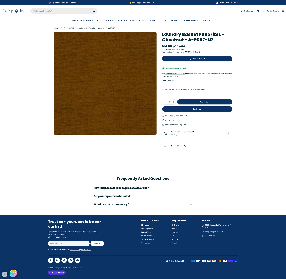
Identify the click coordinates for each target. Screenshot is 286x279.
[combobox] (63, 11)
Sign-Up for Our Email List (58, 3)
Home (56, 28)
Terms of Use (75, 250)
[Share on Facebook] (171, 146)
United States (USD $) (227, 3)
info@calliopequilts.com (214, 232)
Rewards (73, 3)
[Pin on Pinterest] (184, 146)
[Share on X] (178, 146)
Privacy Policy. (86, 250)
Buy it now (197, 109)
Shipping (165, 49)
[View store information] (228, 133)
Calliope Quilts (59, 268)
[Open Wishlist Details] (258, 11)
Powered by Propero (73, 268)
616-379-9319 (210, 236)
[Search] (94, 11)
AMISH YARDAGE (67, 28)
